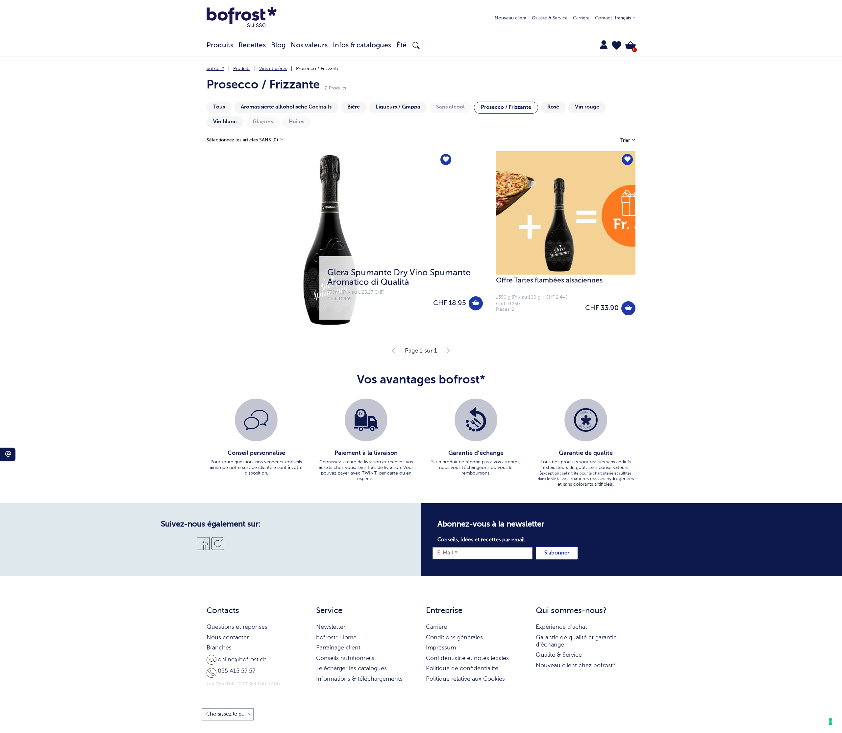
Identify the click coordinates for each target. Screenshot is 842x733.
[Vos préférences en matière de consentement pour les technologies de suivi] (830, 721)
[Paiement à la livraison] (366, 420)
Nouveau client (511, 18)
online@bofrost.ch (242, 660)
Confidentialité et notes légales (467, 658)
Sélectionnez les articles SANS (242, 140)
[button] (616, 45)
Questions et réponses (237, 627)
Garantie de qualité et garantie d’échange (576, 641)
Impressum (441, 648)
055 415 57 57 (236, 671)
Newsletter (330, 627)
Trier (625, 140)
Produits (241, 68)
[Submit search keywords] (416, 45)
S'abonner (556, 553)
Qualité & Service (550, 18)
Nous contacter (228, 638)
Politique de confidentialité (462, 669)
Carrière (581, 18)
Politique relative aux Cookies (465, 679)
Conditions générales (454, 638)
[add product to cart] (476, 303)
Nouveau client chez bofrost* (576, 666)
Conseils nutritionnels (345, 658)
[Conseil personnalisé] (256, 420)
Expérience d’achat (561, 627)
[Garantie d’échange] (476, 420)
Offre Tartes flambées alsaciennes (549, 280)
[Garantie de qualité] (585, 420)
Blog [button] (278, 45)
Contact (603, 18)
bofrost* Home (336, 638)
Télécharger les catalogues (351, 669)
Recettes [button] (252, 45)
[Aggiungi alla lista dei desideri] (446, 159)
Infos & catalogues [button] (362, 45)
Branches (219, 648)
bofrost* (215, 68)
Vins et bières (273, 68)
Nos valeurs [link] (309, 45)
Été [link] (401, 45)
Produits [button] (220, 45)
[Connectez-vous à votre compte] (603, 44)
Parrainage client (338, 648)
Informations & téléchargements (359, 679)
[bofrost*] (242, 18)
